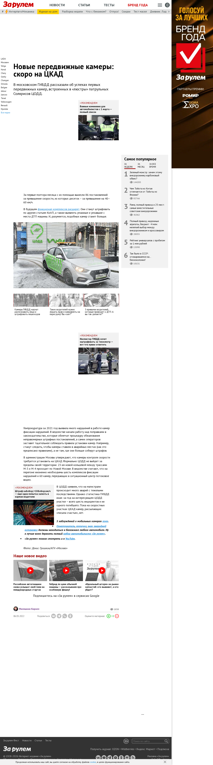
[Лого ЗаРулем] (18, 4)
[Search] (166, 741)
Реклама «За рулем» (158, 756)
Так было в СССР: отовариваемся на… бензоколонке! (140, 256)
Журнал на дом (48, 11)
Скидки (126, 11)
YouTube (70, 538)
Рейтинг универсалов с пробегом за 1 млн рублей (147, 242)
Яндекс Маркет (145, 749)
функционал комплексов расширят (59, 209)
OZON (115, 749)
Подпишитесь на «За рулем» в (66, 595)
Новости (57, 5)
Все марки (5, 112)
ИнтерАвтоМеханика (21, 11)
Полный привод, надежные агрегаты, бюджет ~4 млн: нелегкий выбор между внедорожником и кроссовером (147, 225)
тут (105, 521)
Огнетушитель (65, 526)
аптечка (81, 526)
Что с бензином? (96, 11)
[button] (165, 762)
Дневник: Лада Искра (163, 11)
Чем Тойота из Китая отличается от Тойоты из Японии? (143, 191)
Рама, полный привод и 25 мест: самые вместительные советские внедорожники (147, 207)
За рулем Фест (11, 740)
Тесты (109, 5)
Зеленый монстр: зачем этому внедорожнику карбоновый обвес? (146, 175)
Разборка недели (72, 11)
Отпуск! (114, 11)
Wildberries (127, 749)
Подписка (163, 749)
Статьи (84, 5)
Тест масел (140, 11)
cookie (93, 762)
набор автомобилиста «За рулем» (84, 533)
